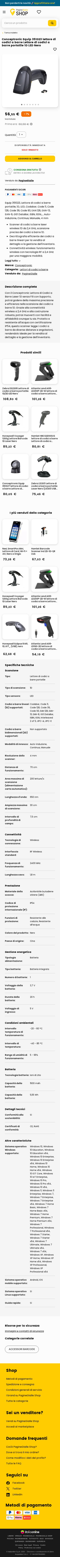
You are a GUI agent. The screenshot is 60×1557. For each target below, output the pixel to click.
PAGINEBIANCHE (21, 1538)
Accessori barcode (22, 1349)
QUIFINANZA (19, 1541)
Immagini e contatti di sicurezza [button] (24, 1331)
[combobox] (30, 23)
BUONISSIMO (31, 1541)
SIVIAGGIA (49, 1538)
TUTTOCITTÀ (33, 1538)
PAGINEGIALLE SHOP (44, 1536)
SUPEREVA (41, 1541)
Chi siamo (19, 1545)
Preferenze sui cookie (32, 1548)
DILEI (42, 1538)
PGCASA (10, 1538)
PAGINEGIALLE (29, 1536)
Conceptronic (23, 265)
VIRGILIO (18, 1536)
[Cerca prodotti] (52, 23)
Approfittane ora (44, 3)
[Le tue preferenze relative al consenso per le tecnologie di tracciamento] (55, 1552)
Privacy (36, 1545)
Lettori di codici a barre (34, 269)
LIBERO (11, 1536)
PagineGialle (26, 180)
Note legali (28, 1545)
